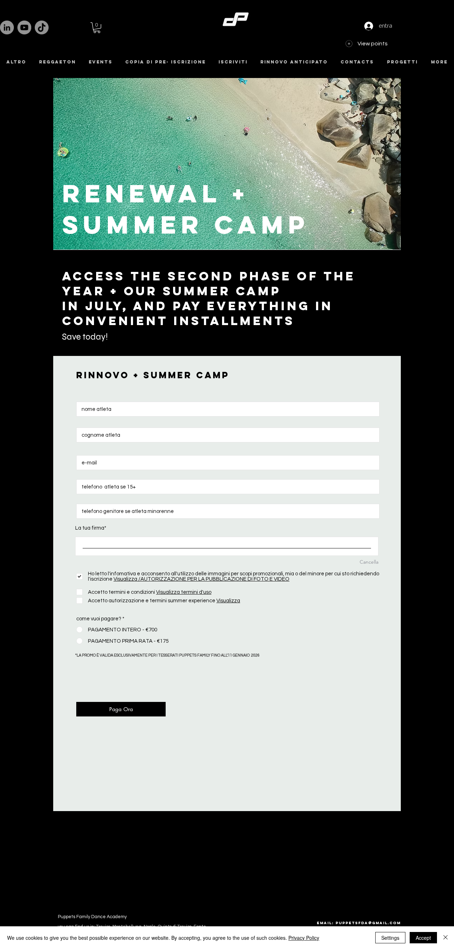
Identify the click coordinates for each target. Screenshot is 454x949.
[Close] (445, 937)
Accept (423, 937)
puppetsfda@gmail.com (368, 923)
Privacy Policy (303, 937)
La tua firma (89, 528)
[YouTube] (24, 27)
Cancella (369, 562)
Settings (390, 937)
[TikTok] (42, 27)
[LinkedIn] (7, 27)
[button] (96, 27)
